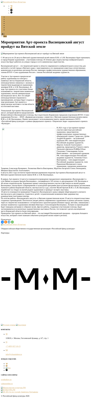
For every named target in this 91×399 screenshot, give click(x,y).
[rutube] (11, 13)
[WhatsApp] (12, 222)
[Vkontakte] (11, 6)
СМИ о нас (10, 25)
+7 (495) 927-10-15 (13, 346)
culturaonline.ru (7, 384)
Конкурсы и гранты (14, 21)
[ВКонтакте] (2, 222)
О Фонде (9, 17)
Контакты (10, 30)
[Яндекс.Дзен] (11, 10)
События (9, 19)
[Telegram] (11, 8)
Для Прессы (10, 28)
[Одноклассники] (5, 222)
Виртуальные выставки (15, 23)
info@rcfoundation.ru (14, 354)
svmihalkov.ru (6, 380)
